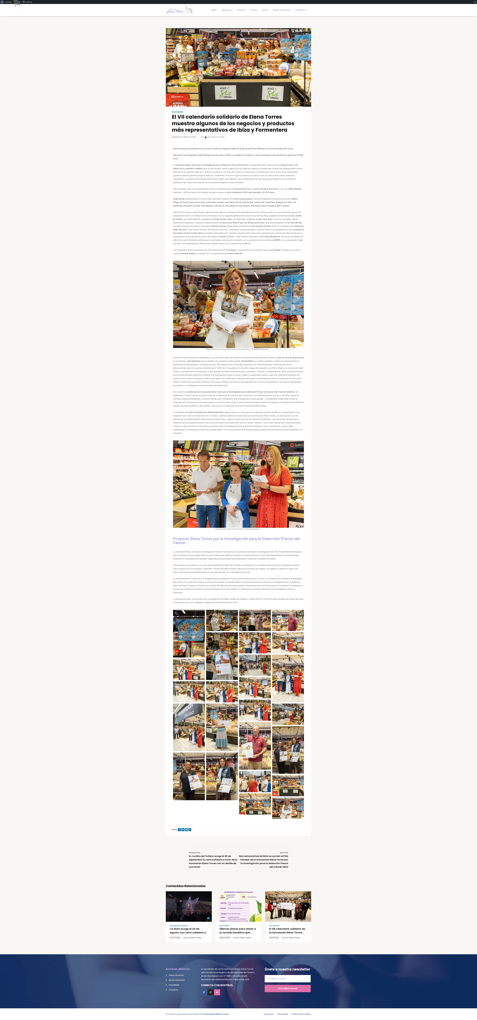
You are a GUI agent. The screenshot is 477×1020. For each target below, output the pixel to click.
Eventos (184, 925)
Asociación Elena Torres (216, 1014)
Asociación (177, 112)
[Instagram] (211, 992)
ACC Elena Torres (215, 137)
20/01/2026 (274, 937)
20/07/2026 (175, 937)
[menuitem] (2, 2)
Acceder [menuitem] (8, 2)
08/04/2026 (224, 937)
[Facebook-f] (204, 992)
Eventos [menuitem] (29, 2)
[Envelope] (217, 992)
